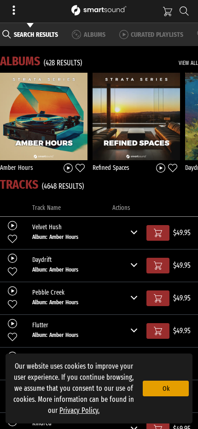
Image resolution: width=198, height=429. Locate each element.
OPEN (44, 116)
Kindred (42, 423)
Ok (166, 388)
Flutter (40, 325)
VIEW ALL (188, 63)
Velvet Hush (47, 227)
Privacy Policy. (79, 410)
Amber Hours (16, 168)
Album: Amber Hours (55, 236)
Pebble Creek (48, 292)
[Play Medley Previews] (68, 167)
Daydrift (42, 260)
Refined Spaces (111, 168)
